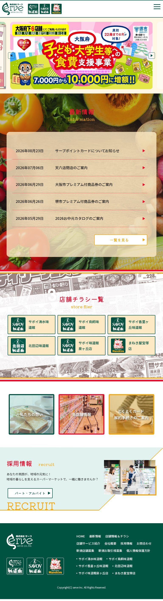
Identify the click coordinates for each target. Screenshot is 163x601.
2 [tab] (79, 83)
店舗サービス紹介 (88, 543)
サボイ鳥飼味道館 (120, 559)
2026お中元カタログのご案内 (79, 218)
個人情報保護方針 (138, 550)
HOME (80, 536)
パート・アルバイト (30, 493)
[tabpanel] (81, 55)
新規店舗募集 (85, 550)
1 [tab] (74, 83)
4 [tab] (88, 83)
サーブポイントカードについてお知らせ (87, 150)
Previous (11, 55)
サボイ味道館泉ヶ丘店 (93, 573)
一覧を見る (119, 240)
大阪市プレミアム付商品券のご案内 (84, 184)
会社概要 (110, 543)
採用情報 (126, 543)
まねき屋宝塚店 (125, 573)
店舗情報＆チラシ (117, 536)
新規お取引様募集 (110, 550)
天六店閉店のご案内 (71, 167)
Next (152, 55)
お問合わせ (144, 543)
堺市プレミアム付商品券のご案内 (82, 201)
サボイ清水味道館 (90, 559)
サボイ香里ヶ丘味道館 (93, 566)
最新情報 (95, 536)
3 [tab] (84, 83)
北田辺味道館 (123, 566)
